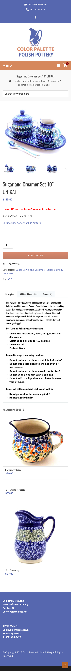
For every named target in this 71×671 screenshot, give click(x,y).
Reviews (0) (47, 294)
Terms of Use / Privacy (15, 604)
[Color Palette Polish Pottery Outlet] (35, 42)
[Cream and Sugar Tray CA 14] (35, 169)
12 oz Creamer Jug (12, 570)
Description (9, 294)
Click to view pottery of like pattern (22, 222)
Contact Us (9, 608)
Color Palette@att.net (15, 611)
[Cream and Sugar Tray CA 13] (57, 169)
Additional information (28, 294)
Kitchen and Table (23, 80)
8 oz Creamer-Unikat (13, 470)
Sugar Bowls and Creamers (31, 269)
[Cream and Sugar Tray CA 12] (35, 134)
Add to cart (35, 255)
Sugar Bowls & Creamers (47, 80)
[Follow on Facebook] (35, 17)
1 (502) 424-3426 (12, 637)
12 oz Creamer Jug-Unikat (15, 489)
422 (10, 279)
